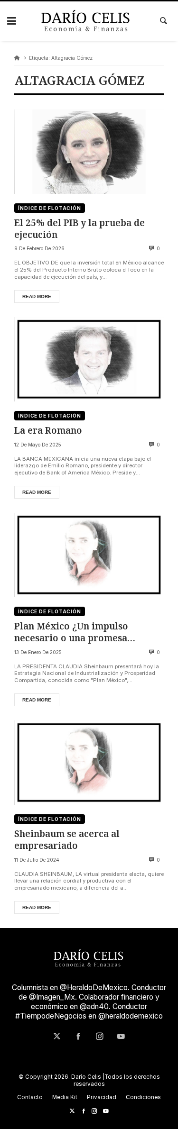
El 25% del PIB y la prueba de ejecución (79, 228)
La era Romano (48, 431)
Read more (36, 296)
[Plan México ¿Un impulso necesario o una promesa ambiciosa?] (89, 555)
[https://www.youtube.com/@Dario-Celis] (106, 1111)
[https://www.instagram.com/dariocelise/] (94, 1111)
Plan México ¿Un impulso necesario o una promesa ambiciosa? (71, 632)
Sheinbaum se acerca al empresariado (67, 839)
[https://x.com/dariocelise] (72, 1111)
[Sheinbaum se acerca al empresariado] (89, 762)
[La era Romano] (89, 359)
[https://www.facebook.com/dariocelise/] (83, 1111)
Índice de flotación (49, 208)
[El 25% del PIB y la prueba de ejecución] (89, 151)
